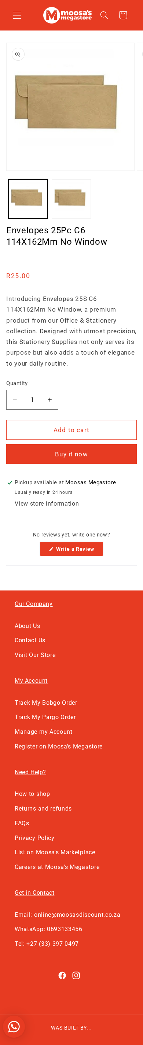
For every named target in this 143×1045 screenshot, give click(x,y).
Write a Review (79, 551)
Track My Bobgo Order (46, 702)
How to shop (32, 793)
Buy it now (71, 454)
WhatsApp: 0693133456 (48, 929)
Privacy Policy (35, 837)
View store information (47, 503)
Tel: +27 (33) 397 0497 (47, 943)
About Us (27, 625)
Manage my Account (44, 731)
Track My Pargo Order (45, 717)
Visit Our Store (35, 654)
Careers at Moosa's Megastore (57, 866)
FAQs (22, 823)
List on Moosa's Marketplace (55, 852)
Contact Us (30, 640)
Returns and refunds (43, 808)
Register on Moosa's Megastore (59, 746)
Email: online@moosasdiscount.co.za (67, 914)
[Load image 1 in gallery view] (28, 199)
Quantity (17, 383)
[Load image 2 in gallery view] (71, 199)
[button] (17, 15)
